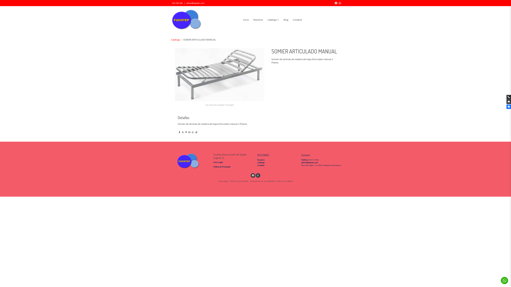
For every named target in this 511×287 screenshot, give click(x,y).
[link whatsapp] (340, 3)
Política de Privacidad (221, 167)
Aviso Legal (218, 162)
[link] (186, 20)
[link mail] (508, 101)
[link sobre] (190, 161)
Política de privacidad (238, 181)
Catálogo (175, 39)
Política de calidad (284, 181)
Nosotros (261, 160)
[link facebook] (336, 3)
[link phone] (508, 97)
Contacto (261, 165)
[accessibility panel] (508, 106)
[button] (273, 20)
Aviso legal (223, 181)
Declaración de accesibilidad (262, 181)
